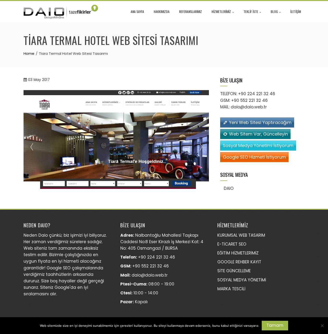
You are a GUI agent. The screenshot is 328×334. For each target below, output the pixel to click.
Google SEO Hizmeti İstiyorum (254, 157)
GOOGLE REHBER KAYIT (239, 262)
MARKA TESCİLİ (231, 289)
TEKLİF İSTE (250, 11)
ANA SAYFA (137, 11)
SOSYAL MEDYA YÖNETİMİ (241, 280)
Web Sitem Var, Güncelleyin (258, 134)
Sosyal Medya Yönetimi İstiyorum (258, 145)
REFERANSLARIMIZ (190, 11)
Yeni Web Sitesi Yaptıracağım (260, 122)
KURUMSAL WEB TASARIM (241, 235)
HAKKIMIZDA (162, 11)
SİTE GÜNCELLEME (234, 271)
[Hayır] (322, 325)
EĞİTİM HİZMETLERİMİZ (238, 253)
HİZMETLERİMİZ (221, 11)
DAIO (229, 188)
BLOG (274, 11)
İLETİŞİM (295, 11)
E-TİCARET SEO (231, 244)
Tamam (275, 325)
